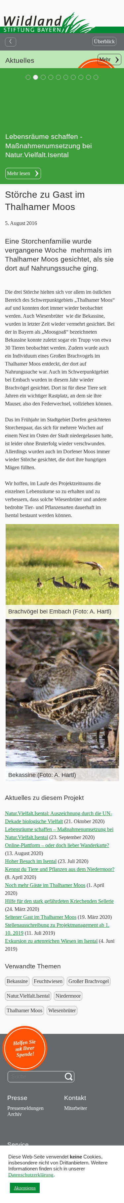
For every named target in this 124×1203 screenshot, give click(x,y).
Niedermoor (68, 996)
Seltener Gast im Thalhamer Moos (40, 917)
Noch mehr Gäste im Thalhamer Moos (45, 885)
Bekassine (17, 981)
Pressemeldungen (25, 1108)
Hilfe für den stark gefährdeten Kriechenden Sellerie (59, 901)
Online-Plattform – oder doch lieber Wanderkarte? (57, 845)
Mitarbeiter (75, 1108)
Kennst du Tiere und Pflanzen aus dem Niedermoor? (59, 869)
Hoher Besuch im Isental (31, 861)
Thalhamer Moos (24, 1010)
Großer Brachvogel (88, 981)
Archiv (14, 1114)
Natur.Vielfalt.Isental (28, 996)
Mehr (104, 59)
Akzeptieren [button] (25, 1187)
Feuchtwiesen (48, 981)
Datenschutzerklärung (31, 1174)
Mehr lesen (18, 173)
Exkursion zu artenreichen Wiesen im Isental (51, 941)
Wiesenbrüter (62, 1010)
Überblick (104, 41)
